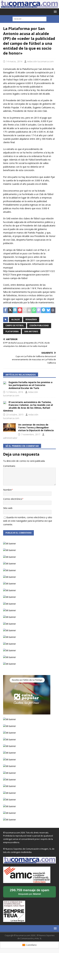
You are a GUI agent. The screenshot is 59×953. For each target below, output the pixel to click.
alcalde (15, 319)
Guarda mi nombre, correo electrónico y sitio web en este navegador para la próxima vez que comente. (27, 521)
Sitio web (7, 508)
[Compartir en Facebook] (5, 310)
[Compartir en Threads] (53, 310)
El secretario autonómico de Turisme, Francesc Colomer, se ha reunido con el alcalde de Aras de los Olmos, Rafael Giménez (28, 406)
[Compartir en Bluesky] (48, 310)
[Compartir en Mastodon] (38, 310)
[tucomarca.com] (29, 6)
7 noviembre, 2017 (30, 434)
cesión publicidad (39, 325)
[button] (54, 11)
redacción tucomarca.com (40, 61)
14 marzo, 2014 (14, 61)
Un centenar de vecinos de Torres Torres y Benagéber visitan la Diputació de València (36, 427)
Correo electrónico (12, 498)
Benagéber (31, 319)
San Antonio (31, 331)
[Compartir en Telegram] (43, 310)
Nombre (7, 489)
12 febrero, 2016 (14, 392)
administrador (10, 437)
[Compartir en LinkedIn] (15, 310)
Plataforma (12, 331)
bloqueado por (29, 893)
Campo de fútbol (15, 325)
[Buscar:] (29, 18)
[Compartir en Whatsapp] (34, 310)
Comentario (9, 465)
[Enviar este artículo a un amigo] (24, 310)
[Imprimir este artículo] (29, 310)
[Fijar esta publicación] (19, 310)
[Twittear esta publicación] (10, 310)
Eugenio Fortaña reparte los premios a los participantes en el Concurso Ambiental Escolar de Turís (30, 385)
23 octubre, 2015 (14, 414)
